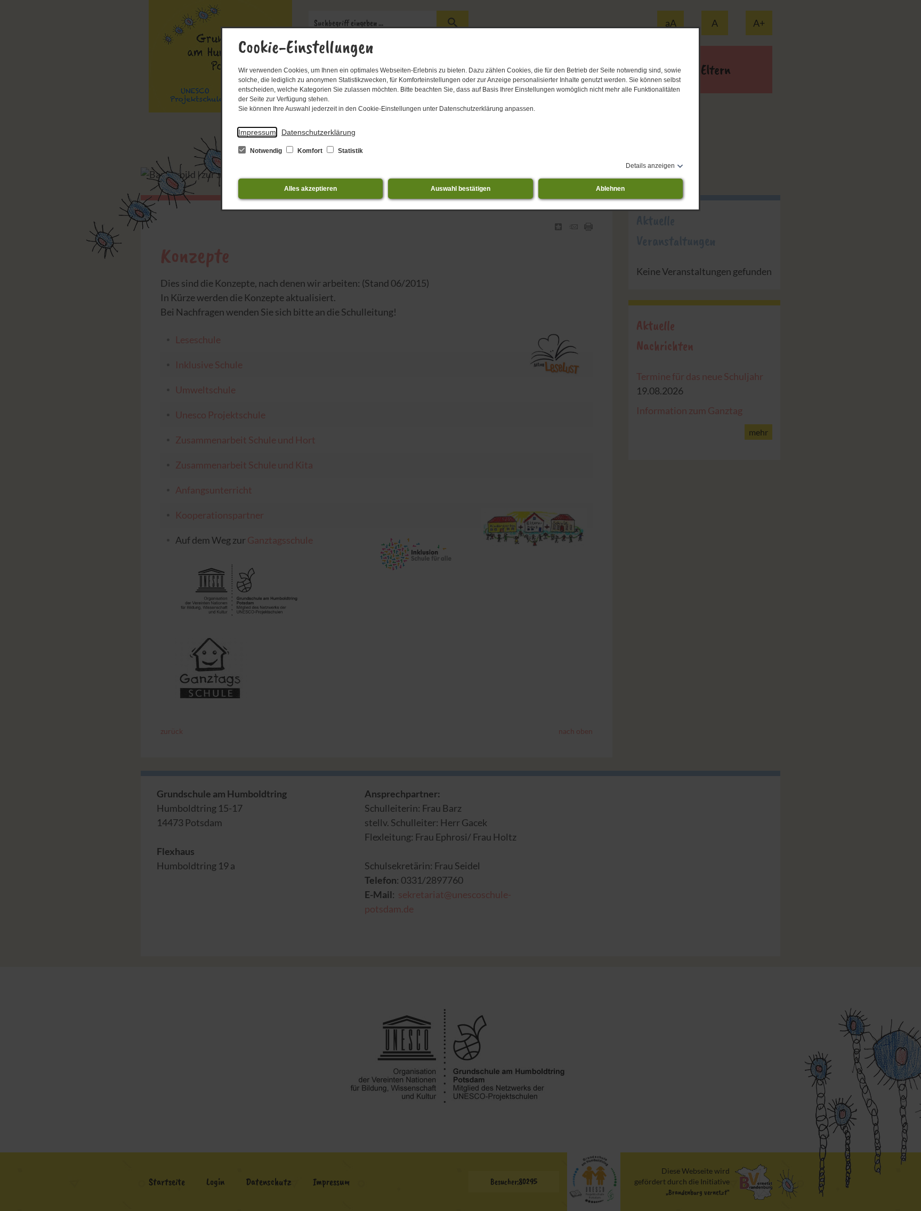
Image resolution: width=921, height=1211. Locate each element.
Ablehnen (610, 188)
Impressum (257, 132)
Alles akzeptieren (310, 188)
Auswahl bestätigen (460, 188)
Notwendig (266, 151)
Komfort (310, 151)
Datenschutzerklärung (318, 132)
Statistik (349, 151)
